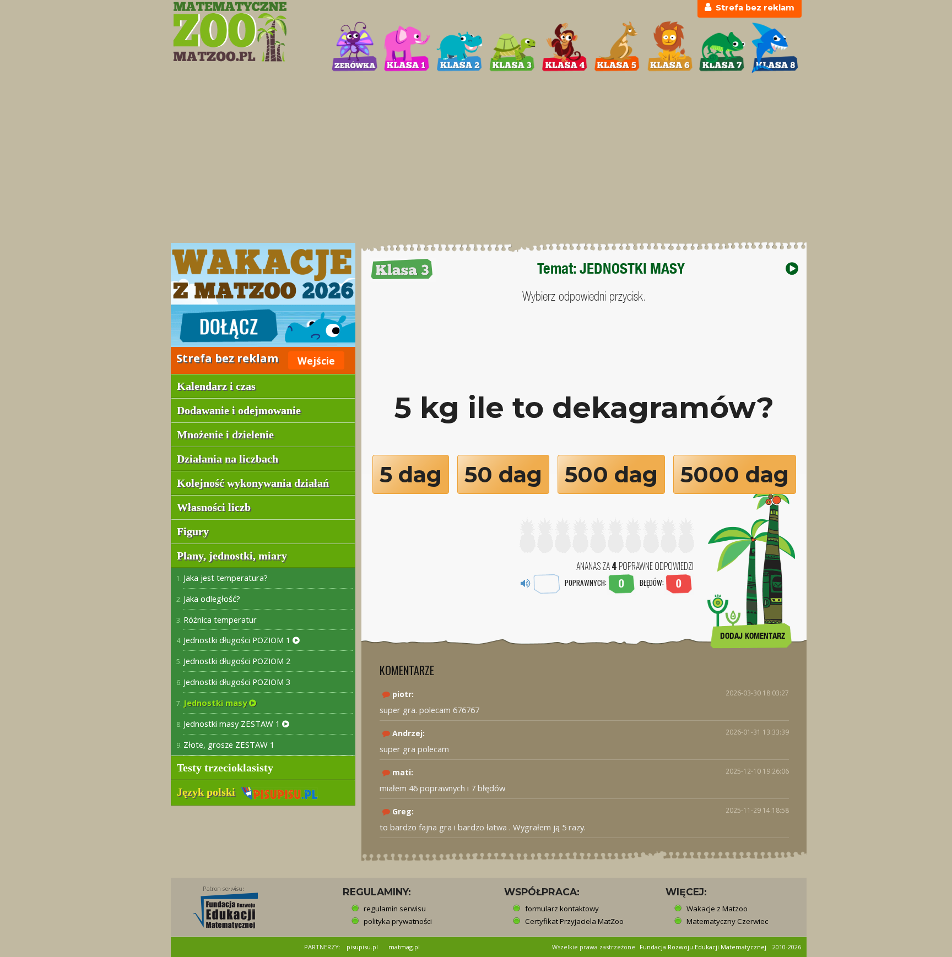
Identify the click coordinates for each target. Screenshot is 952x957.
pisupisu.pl (362, 947)
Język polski (209, 792)
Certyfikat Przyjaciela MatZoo (574, 921)
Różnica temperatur (220, 619)
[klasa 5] (617, 47)
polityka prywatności (398, 921)
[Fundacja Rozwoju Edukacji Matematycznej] (217, 904)
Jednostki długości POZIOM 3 (236, 681)
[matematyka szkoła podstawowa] (245, 31)
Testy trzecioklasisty (225, 768)
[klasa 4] (565, 47)
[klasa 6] (670, 47)
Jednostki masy (216, 702)
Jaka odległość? (211, 598)
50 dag (503, 474)
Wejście (316, 360)
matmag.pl (404, 947)
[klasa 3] (512, 47)
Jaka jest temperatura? (225, 577)
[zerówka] (355, 47)
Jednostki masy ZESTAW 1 (232, 723)
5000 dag (734, 474)
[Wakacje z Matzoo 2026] (263, 295)
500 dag (611, 474)
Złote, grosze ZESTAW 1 (228, 744)
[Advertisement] (476, 159)
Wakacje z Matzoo (717, 909)
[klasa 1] (407, 47)
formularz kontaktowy (562, 909)
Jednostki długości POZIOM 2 (236, 660)
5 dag (411, 474)
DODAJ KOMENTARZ (752, 635)
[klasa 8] (774, 47)
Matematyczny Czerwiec (727, 921)
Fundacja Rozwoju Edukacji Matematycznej (703, 947)
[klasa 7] (722, 47)
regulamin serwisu (395, 909)
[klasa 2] (459, 47)
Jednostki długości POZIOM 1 (238, 639)
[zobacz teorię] (792, 268)
